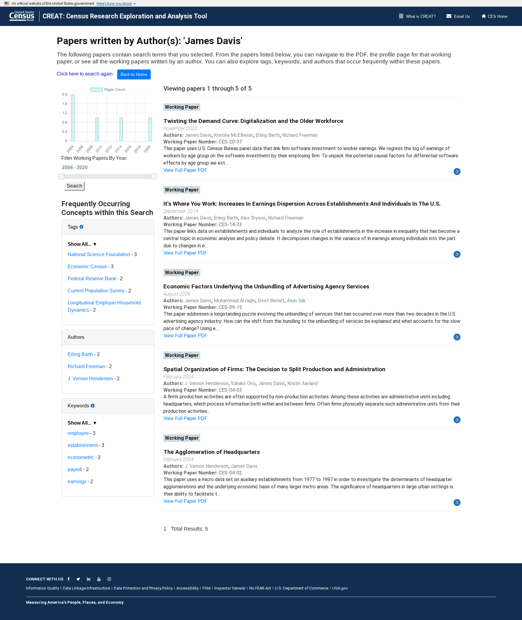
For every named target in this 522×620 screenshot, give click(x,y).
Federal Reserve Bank (92, 278)
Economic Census (87, 266)
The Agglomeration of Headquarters (211, 451)
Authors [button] (76, 337)
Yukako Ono (243, 383)
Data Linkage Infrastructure (86, 588)
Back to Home (134, 74)
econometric (81, 457)
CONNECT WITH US (44, 579)
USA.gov (340, 588)
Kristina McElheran (233, 135)
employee (78, 433)
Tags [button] (93, 225)
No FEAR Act (260, 588)
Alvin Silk (296, 301)
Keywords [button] (98, 403)
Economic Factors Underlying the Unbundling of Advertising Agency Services (266, 286)
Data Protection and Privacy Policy (143, 588)
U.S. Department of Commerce (301, 588)
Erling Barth (80, 354)
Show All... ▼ (82, 244)
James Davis (198, 135)
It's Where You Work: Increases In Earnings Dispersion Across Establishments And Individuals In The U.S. (302, 203)
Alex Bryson (253, 218)
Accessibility (187, 588)
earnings (77, 481)
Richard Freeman (86, 366)
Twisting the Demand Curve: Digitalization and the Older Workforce (253, 120)
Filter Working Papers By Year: (94, 158)
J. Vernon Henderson (90, 378)
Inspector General (229, 588)
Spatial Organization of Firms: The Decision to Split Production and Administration (274, 369)
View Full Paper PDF (185, 170)
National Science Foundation (99, 254)
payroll (75, 469)
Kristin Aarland (302, 383)
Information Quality (42, 588)
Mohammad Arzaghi (234, 301)
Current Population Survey (96, 290)
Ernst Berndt (271, 301)
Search (74, 185)
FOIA (206, 588)
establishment (83, 445)
